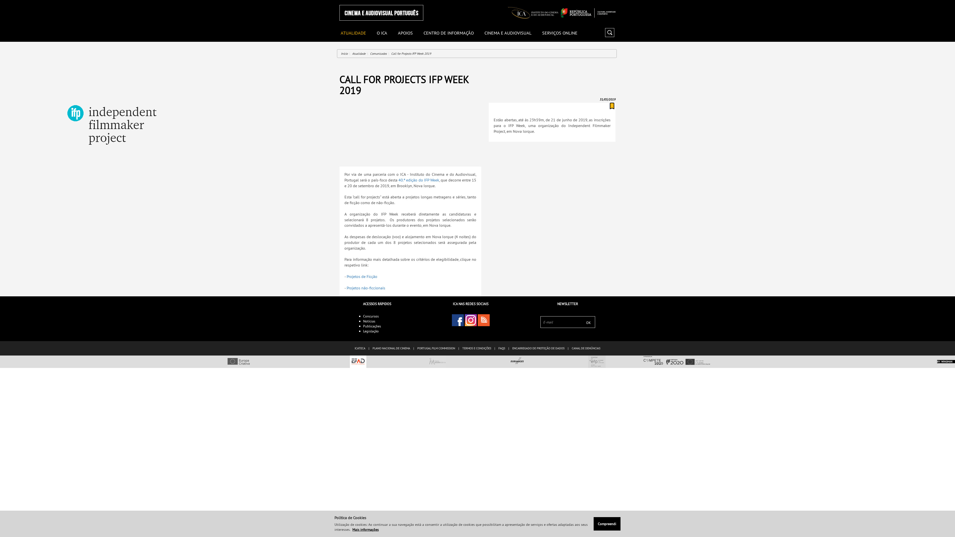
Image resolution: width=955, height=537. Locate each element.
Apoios (405, 33)
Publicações (372, 326)
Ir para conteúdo (609, 2)
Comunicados (378, 53)
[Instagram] (471, 320)
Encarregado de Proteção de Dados (538, 348)
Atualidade (359, 53)
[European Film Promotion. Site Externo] (597, 362)
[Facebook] (458, 320)
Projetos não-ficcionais (366, 287)
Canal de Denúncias (586, 348)
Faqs (501, 348)
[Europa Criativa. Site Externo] (239, 362)
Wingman (947, 361)
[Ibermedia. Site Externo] (438, 362)
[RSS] (484, 320)
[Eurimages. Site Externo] (517, 362)
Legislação (371, 331)
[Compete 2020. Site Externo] (676, 361)
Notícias (369, 321)
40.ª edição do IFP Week (418, 180)
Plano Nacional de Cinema (391, 348)
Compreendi (607, 524)
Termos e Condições (476, 348)
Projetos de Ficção (362, 276)
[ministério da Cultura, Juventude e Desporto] (588, 13)
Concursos (371, 316)
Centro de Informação (449, 33)
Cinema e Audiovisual (507, 33)
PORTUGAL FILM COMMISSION (436, 348)
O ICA (382, 33)
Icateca (360, 348)
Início (344, 53)
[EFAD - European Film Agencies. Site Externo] (358, 362)
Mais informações (365, 529)
